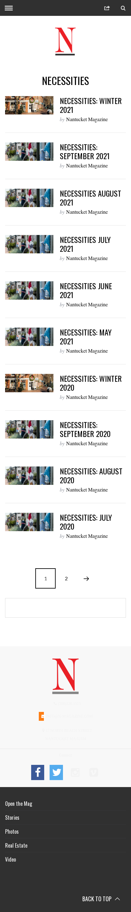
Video (10, 859)
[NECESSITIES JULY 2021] (29, 244)
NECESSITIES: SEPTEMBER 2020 (85, 429)
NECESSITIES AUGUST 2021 (90, 197)
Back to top (97, 899)
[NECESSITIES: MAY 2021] (29, 337)
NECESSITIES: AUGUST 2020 (91, 475)
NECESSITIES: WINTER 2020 (91, 383)
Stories (12, 817)
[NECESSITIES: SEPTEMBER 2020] (29, 429)
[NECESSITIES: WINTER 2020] (29, 383)
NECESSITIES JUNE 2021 (86, 290)
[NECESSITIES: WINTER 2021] (29, 105)
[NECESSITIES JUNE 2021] (29, 290)
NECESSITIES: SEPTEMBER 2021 (85, 151)
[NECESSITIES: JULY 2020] (29, 522)
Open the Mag (18, 803)
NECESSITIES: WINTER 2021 (91, 105)
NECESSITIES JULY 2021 (85, 244)
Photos (12, 831)
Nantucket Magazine (87, 119)
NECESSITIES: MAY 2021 (86, 336)
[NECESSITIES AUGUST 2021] (29, 198)
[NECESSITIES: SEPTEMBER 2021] (29, 151)
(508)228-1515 (69, 703)
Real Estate (16, 845)
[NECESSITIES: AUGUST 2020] (29, 475)
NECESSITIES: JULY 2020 (86, 521)
